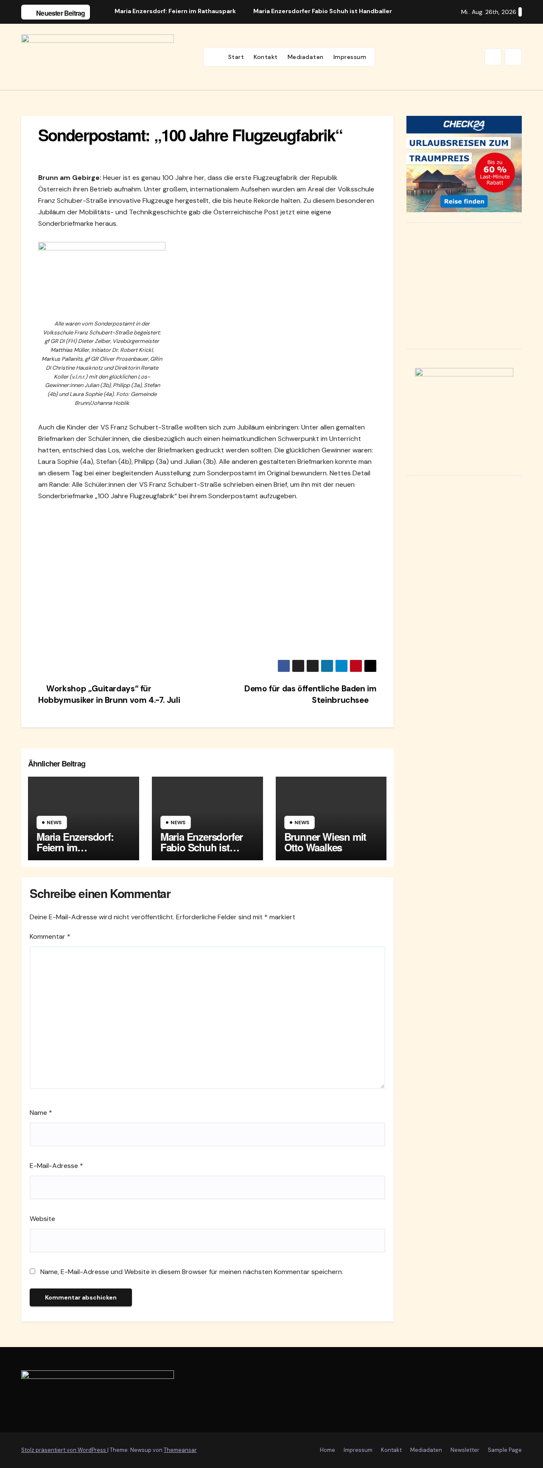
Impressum (350, 57)
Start (236, 57)
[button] (492, 56)
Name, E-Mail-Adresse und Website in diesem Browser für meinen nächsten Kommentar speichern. (191, 1271)
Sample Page (505, 1450)
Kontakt (266, 57)
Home (327, 1450)
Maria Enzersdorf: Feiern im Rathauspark (75, 847)
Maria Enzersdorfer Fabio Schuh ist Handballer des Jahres (201, 852)
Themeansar (180, 1450)
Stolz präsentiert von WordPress (64, 1450)
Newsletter (465, 1450)
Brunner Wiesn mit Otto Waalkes (325, 841)
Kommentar (50, 936)
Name (41, 1112)
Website (42, 1218)
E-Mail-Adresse (56, 1165)
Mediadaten (306, 57)
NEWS (54, 822)
